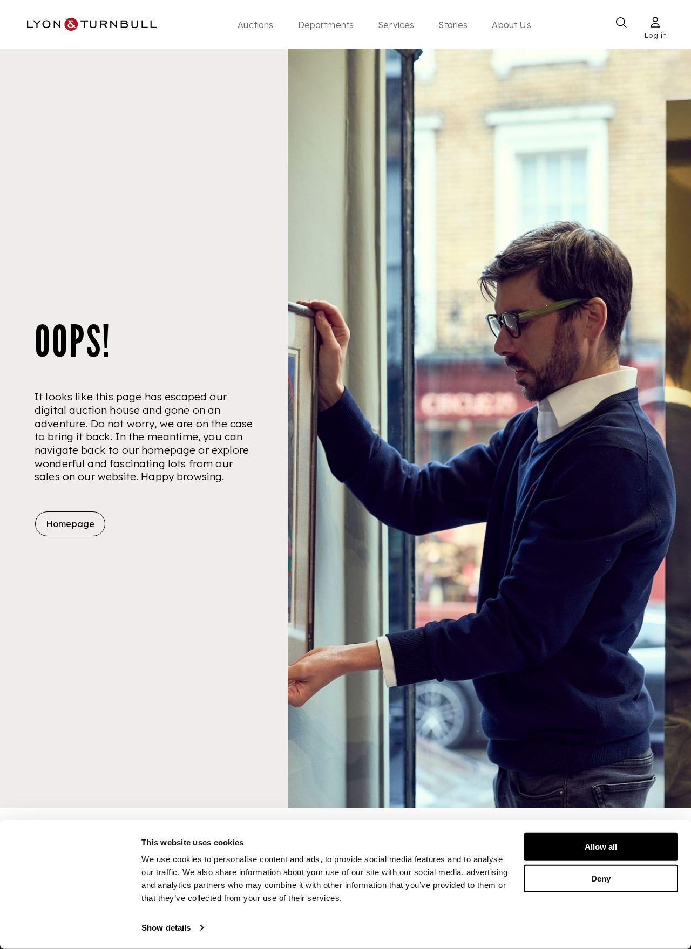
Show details (166, 927)
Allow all (601, 846)
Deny (601, 878)
